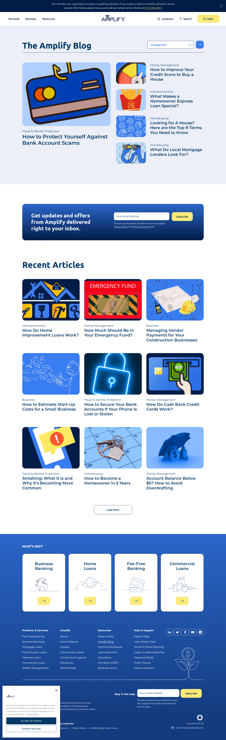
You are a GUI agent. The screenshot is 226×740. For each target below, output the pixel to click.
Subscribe (182, 216)
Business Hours (107, 668)
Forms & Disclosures (110, 647)
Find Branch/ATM (108, 662)
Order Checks (142, 662)
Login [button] (210, 18)
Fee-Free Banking (33, 636)
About (64, 636)
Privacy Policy (120, 226)
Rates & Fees (106, 636)
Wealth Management (35, 668)
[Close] (56, 690)
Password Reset (144, 657)
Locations (167, 19)
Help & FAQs (141, 636)
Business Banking (33, 641)
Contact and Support (73, 657)
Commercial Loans (33, 662)
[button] (186, 21)
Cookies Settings (31, 728)
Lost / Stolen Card (145, 641)
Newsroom (67, 662)
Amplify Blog (105, 641)
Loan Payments (107, 652)
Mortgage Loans (32, 647)
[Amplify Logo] (113, 18)
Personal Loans (31, 657)
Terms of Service (140, 226)
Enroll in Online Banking (149, 647)
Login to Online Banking (149, 652)
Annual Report (69, 641)
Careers (64, 647)
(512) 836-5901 (153, 7)
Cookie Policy (78, 728)
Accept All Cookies (31, 721)
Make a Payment (144, 668)
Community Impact (72, 652)
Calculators (104, 657)
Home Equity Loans (34, 652)
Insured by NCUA (195, 723)
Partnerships (68, 668)
